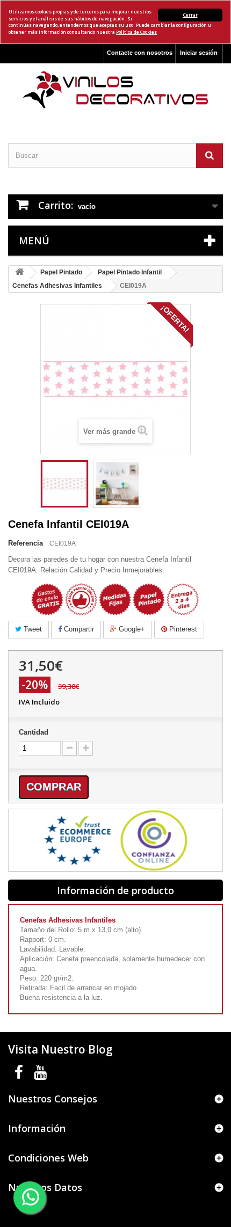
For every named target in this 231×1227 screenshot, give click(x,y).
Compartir (78, 629)
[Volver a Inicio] (19, 272)
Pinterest (182, 629)
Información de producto (115, 890)
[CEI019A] (64, 483)
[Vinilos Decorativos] (115, 90)
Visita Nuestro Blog (60, 1049)
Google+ (131, 629)
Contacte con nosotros (139, 52)
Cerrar (190, 15)
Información (37, 1128)
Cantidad (33, 732)
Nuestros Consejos (52, 1098)
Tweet (31, 629)
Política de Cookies (136, 32)
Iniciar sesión (199, 52)
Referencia (25, 543)
